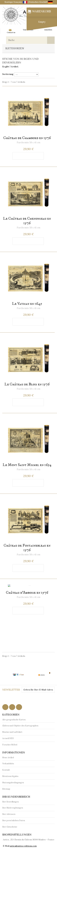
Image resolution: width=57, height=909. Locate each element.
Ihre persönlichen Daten (13, 820)
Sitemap (6, 789)
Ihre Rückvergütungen (12, 808)
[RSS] (12, 707)
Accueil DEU (8, 738)
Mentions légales (10, 776)
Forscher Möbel (9, 744)
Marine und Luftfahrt (12, 732)
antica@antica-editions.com (23, 846)
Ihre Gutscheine (9, 827)
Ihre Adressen (8, 814)
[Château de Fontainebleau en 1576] (29, 519)
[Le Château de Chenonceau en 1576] (29, 192)
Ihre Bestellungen (10, 801)
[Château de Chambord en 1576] (29, 112)
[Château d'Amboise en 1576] (29, 585)
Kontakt (6, 770)
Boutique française (14, 2)
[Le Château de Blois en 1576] (29, 358)
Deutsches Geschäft (38, 2)
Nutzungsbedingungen (13, 782)
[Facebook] (5, 707)
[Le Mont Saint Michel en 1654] (29, 439)
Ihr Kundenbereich (16, 796)
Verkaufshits (8, 763)
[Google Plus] (19, 707)
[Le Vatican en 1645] (29, 277)
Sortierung (7, 74)
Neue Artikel (8, 757)
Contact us (11, 32)
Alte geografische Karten (14, 719)
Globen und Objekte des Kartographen (20, 725)
